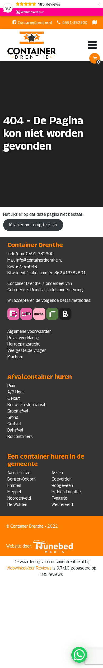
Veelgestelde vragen (26, 350)
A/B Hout (15, 391)
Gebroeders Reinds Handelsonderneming (45, 289)
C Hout (13, 398)
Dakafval (15, 430)
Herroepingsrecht (23, 344)
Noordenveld (19, 498)
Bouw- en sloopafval (26, 404)
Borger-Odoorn (21, 479)
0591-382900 (74, 22)
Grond (12, 417)
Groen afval (17, 411)
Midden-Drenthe (66, 491)
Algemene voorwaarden (29, 331)
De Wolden (17, 504)
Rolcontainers (20, 436)
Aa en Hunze (18, 472)
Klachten (15, 356)
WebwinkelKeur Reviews (29, 568)
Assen (57, 472)
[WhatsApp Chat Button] (79, 655)
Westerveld (62, 504)
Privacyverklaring (23, 337)
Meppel (14, 491)
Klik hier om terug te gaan (33, 224)
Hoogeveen (62, 485)
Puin (11, 385)
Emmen (14, 485)
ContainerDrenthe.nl (35, 22)
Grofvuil (14, 423)
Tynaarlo (59, 498)
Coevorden (62, 479)
